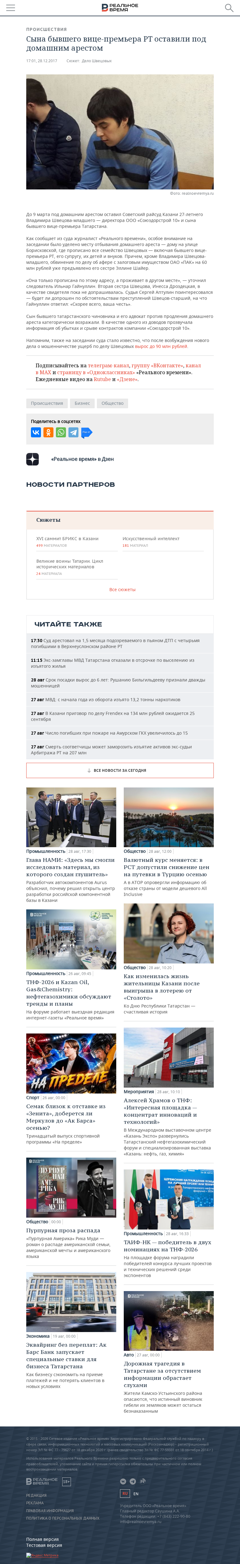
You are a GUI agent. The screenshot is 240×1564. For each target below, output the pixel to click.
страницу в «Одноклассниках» (96, 372)
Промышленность (45, 851)
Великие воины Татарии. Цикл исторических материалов (69, 567)
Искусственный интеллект (150, 542)
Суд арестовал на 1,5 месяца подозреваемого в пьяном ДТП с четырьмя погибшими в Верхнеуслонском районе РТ (115, 643)
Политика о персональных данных (62, 1518)
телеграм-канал (108, 365)
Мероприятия (139, 1091)
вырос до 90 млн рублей (161, 346)
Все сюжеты (122, 589)
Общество (112, 403)
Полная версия (42, 1539)
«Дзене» (127, 379)
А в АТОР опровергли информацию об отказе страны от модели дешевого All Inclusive (166, 876)
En (135, 1493)
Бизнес (82, 403)
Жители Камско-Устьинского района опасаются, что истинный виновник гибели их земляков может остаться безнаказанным (163, 1387)
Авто (129, 1354)
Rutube (102, 379)
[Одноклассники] (48, 432)
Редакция (36, 1495)
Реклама (35, 1503)
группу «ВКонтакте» (157, 365)
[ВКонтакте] (36, 432)
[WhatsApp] (61, 432)
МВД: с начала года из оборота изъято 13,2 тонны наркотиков (105, 699)
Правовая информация (50, 1511)
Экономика (38, 1336)
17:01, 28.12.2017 (41, 60)
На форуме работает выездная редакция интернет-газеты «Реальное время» (70, 999)
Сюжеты (48, 519)
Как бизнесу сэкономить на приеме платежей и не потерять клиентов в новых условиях (66, 1365)
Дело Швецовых (97, 60)
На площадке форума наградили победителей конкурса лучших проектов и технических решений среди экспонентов (168, 1258)
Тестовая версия (44, 1545)
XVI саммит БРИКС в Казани (67, 542)
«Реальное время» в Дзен (82, 458)
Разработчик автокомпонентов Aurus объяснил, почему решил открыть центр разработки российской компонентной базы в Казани (70, 879)
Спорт (32, 1097)
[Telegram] (73, 432)
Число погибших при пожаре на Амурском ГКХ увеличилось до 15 (109, 733)
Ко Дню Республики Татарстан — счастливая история (162, 994)
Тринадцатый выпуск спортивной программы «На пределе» (66, 1124)
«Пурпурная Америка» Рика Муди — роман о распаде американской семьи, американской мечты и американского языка (68, 1243)
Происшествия (46, 29)
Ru (125, 1493)
